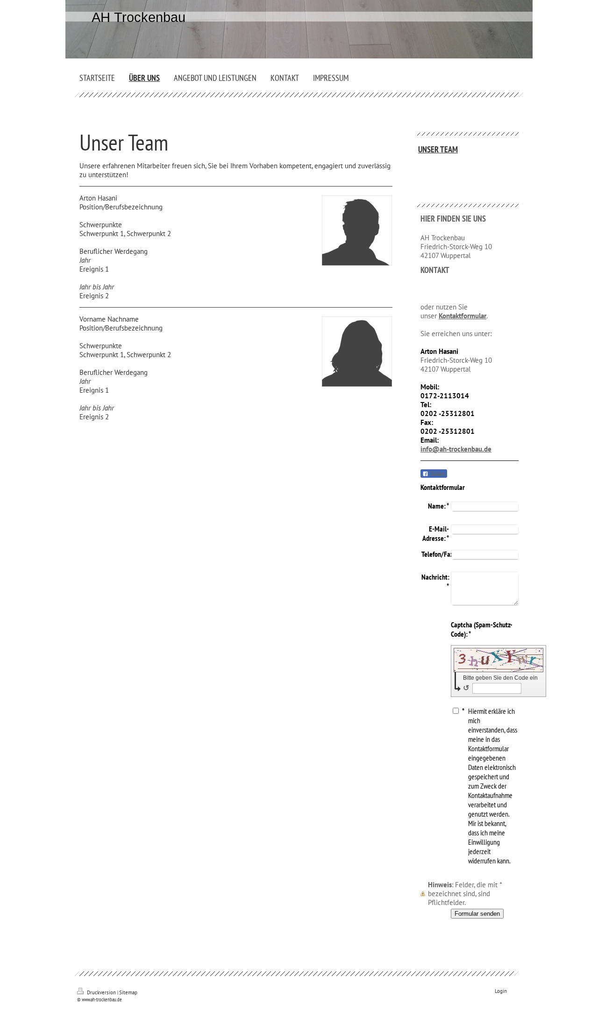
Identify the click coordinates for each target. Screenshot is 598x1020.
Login (501, 991)
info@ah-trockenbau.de (455, 449)
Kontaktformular (462, 315)
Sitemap (128, 992)
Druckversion (101, 992)
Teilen (436, 474)
